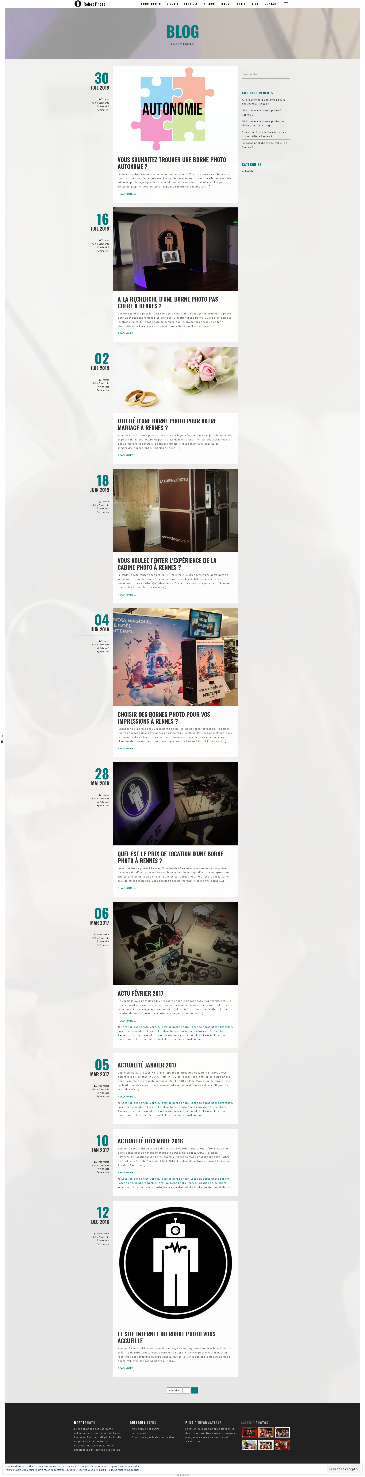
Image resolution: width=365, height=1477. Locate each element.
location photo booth (188, 1187)
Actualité (104, 106)
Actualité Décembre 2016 (150, 1141)
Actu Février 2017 (140, 993)
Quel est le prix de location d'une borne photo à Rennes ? (170, 857)
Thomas (105, 99)
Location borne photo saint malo (150, 1035)
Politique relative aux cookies (123, 1470)
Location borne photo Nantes (177, 1031)
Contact (271, 3)
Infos (225, 3)
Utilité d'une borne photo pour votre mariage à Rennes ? (167, 424)
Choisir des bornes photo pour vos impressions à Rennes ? (164, 717)
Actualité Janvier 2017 (147, 1065)
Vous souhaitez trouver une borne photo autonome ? (172, 163)
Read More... (127, 193)
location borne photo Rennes (177, 1183)
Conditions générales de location (153, 1437)
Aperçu (209, 3)
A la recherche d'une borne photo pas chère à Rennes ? (168, 302)
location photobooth (150, 1039)
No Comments (102, 103)
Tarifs (240, 3)
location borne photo (175, 1027)
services (191, 3)
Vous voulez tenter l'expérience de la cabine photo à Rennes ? (167, 563)
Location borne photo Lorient (137, 1031)
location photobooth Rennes (184, 1039)
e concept (139, 1433)
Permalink (104, 110)
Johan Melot (102, 934)
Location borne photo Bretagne (211, 1027)
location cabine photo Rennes (193, 1035)
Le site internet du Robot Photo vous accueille (167, 1337)
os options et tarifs (146, 1428)
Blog (255, 3)
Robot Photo (95, 4)
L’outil (173, 3)
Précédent (174, 1390)
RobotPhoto (151, 3)
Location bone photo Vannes (140, 1027)
